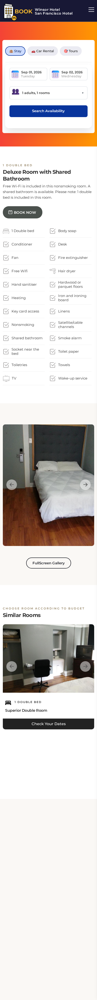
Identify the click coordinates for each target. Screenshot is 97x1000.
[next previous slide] (11, 484)
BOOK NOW (25, 212)
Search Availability (48, 111)
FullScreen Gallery (48, 563)
